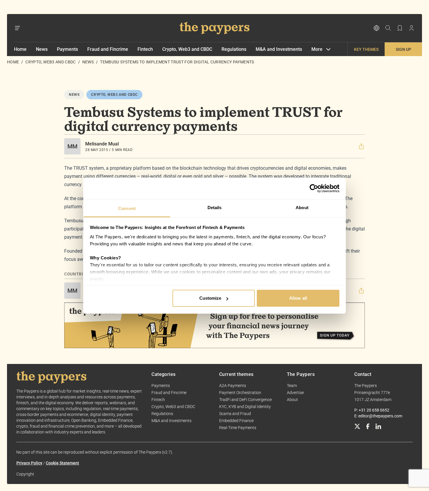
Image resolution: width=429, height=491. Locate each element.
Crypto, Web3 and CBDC (187, 49)
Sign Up (403, 49)
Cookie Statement (62, 463)
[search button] (388, 28)
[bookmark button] (399, 28)
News (42, 49)
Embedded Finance (236, 420)
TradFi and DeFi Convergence (245, 399)
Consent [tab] (127, 208)
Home (20, 49)
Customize (210, 298)
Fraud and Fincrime (107, 49)
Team (292, 385)
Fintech (145, 49)
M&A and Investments (279, 49)
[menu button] (17, 28)
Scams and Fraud (235, 413)
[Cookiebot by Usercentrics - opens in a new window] (313, 188)
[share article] (361, 146)
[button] (361, 146)
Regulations (234, 49)
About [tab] (302, 207)
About (292, 399)
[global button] (376, 28)
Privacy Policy (29, 463)
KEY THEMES (366, 49)
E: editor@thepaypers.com (378, 416)
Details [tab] (214, 207)
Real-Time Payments (237, 427)
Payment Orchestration (240, 392)
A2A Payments (232, 385)
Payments (67, 49)
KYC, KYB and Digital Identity (245, 406)
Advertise (295, 392)
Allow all (298, 298)
